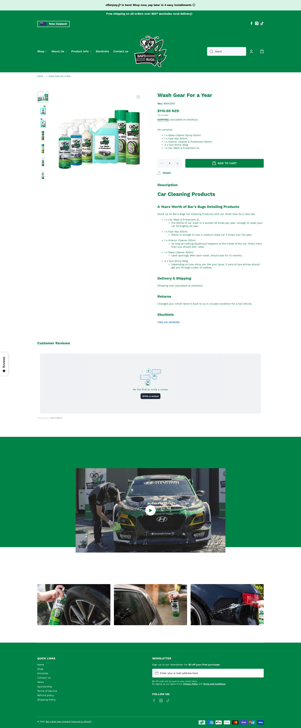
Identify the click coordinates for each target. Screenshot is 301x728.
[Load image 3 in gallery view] (42, 123)
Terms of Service (47, 690)
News (40, 682)
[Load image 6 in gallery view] (42, 161)
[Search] (210, 51)
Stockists (42, 673)
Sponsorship (44, 686)
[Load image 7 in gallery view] (42, 174)
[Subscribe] (259, 673)
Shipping (163, 119)
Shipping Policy (46, 699)
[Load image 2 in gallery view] (42, 110)
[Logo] (150, 51)
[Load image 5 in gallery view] (42, 148)
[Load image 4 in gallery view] (42, 135)
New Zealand (58, 23)
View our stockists (168, 321)
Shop (40, 669)
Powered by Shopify (81, 721)
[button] (262, 51)
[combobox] (226, 51)
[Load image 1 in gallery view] (42, 97)
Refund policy (45, 695)
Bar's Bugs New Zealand (58, 721)
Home (40, 76)
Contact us (44, 677)
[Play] (150, 510)
